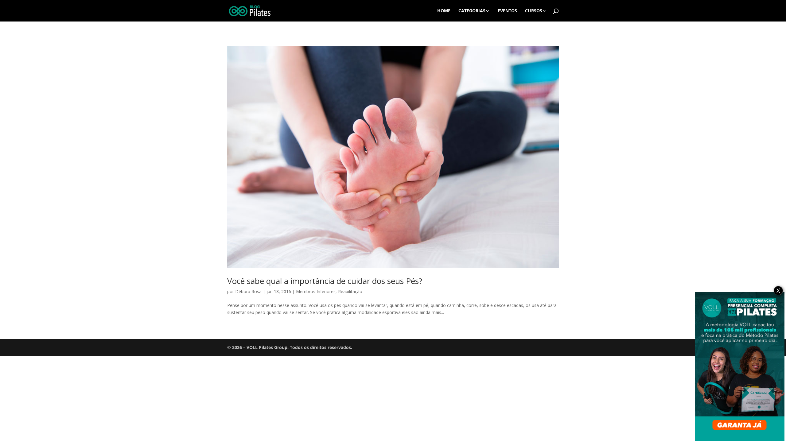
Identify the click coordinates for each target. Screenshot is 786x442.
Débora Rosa (248, 291)
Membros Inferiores (316, 291)
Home (443, 11)
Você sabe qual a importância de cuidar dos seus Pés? (324, 280)
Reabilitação (350, 291)
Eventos (507, 11)
